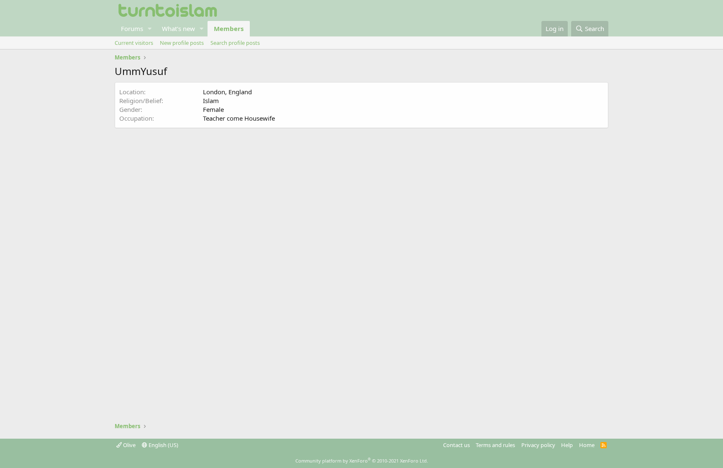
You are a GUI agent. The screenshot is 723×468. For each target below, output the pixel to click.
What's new (178, 28)
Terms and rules (495, 445)
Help (567, 445)
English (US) (162, 445)
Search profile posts (235, 43)
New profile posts (182, 43)
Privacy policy (538, 445)
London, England (227, 92)
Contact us (456, 445)
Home (587, 445)
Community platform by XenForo (361, 461)
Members (229, 28)
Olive (129, 445)
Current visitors (134, 43)
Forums (132, 28)
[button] (150, 28)
